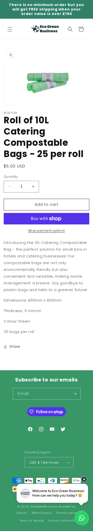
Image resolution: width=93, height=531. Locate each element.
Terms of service (31, 521)
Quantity (11, 176)
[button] (9, 29)
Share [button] (14, 346)
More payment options (46, 230)
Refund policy (42, 513)
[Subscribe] (74, 394)
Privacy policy (67, 513)
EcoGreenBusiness (44, 507)
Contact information (63, 521)
